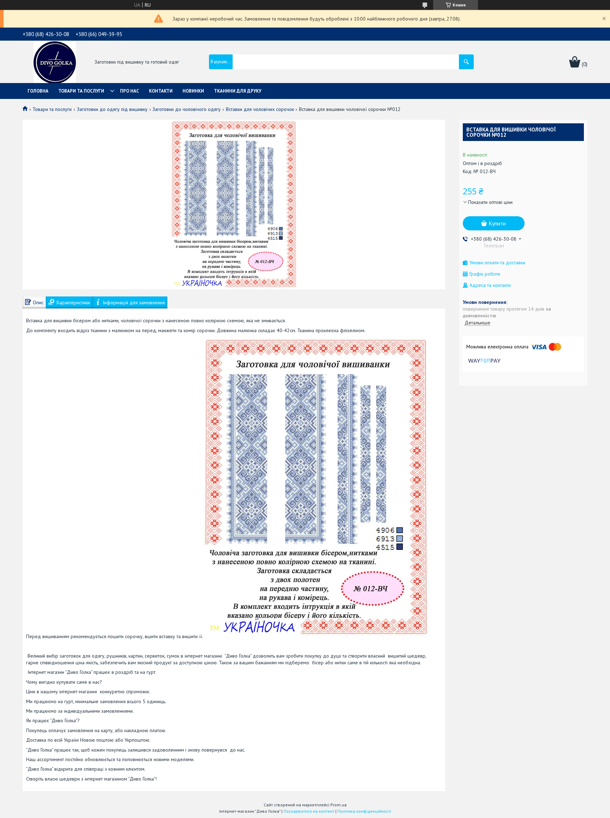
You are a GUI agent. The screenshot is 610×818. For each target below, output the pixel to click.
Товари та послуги (81, 91)
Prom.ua (338, 804)
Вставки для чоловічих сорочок (260, 109)
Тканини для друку (237, 91)
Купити (497, 223)
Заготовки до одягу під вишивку (112, 109)
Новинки (193, 91)
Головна (38, 91)
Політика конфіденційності (364, 811)
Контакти (161, 91)
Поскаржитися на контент (308, 811)
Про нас (129, 91)
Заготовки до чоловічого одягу (186, 109)
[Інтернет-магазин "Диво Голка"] (55, 62)
